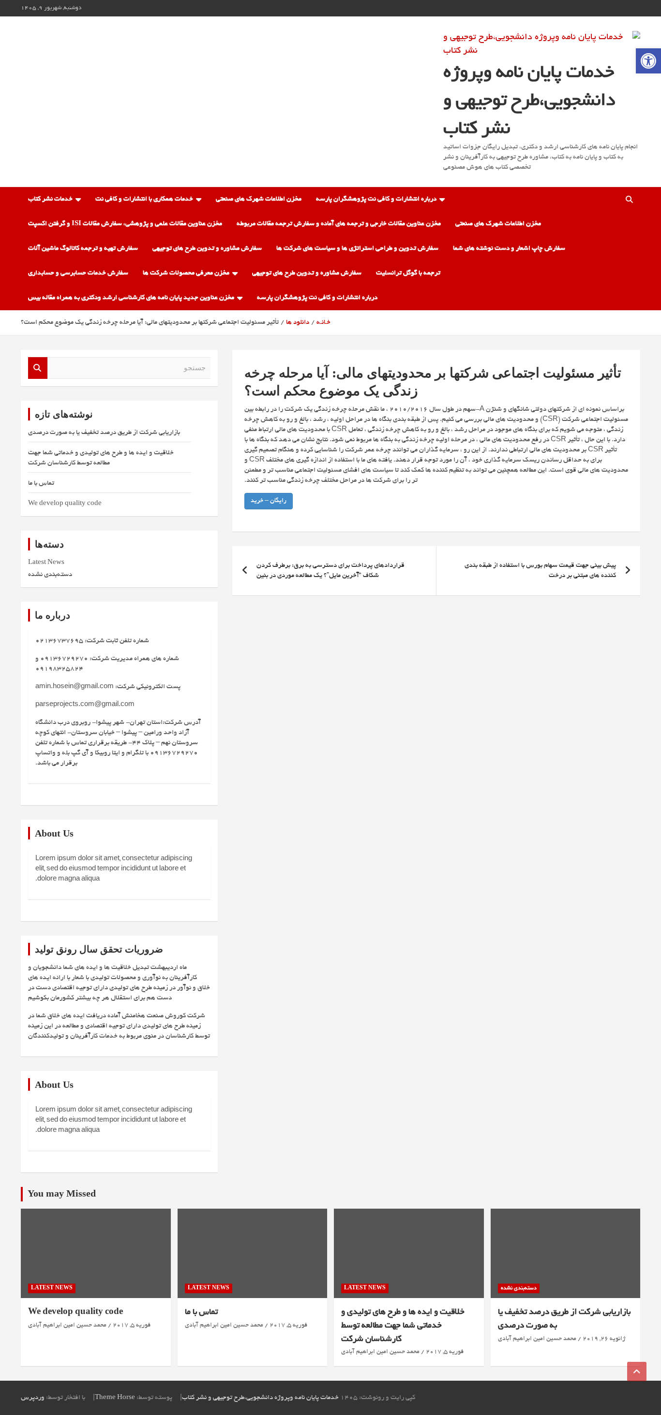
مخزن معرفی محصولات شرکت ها (186, 273)
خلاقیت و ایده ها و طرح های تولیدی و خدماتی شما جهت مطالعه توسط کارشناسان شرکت (403, 1325)
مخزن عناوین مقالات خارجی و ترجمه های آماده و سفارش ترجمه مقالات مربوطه (339, 224)
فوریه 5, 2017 (445, 1352)
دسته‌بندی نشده (50, 574)
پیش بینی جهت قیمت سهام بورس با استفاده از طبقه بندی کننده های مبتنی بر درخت (540, 570)
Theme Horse (115, 1397)
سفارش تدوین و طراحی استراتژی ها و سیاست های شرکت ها (357, 248)
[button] (648, 60)
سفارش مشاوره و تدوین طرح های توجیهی (207, 248)
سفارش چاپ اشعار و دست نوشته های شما (509, 248)
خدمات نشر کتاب (50, 199)
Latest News (46, 562)
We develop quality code (65, 503)
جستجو (37, 368)
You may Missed (62, 1195)
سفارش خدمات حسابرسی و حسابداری (78, 273)
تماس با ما (41, 483)
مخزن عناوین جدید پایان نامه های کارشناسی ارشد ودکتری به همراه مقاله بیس (131, 298)
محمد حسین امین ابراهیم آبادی (537, 1339)
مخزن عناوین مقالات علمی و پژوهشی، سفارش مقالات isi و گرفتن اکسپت (125, 224)
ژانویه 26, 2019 (604, 1339)
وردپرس (33, 1397)
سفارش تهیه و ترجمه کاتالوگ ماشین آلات (83, 248)
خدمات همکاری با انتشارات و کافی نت (144, 199)
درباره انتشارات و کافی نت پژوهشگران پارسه (376, 199)
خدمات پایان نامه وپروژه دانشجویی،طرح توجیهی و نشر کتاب (529, 101)
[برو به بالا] (636, 1371)
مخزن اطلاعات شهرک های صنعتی (258, 199)
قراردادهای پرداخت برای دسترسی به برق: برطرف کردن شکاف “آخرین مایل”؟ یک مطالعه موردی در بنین (330, 570)
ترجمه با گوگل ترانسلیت (408, 273)
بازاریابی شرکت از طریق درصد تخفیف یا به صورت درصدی (104, 432)
